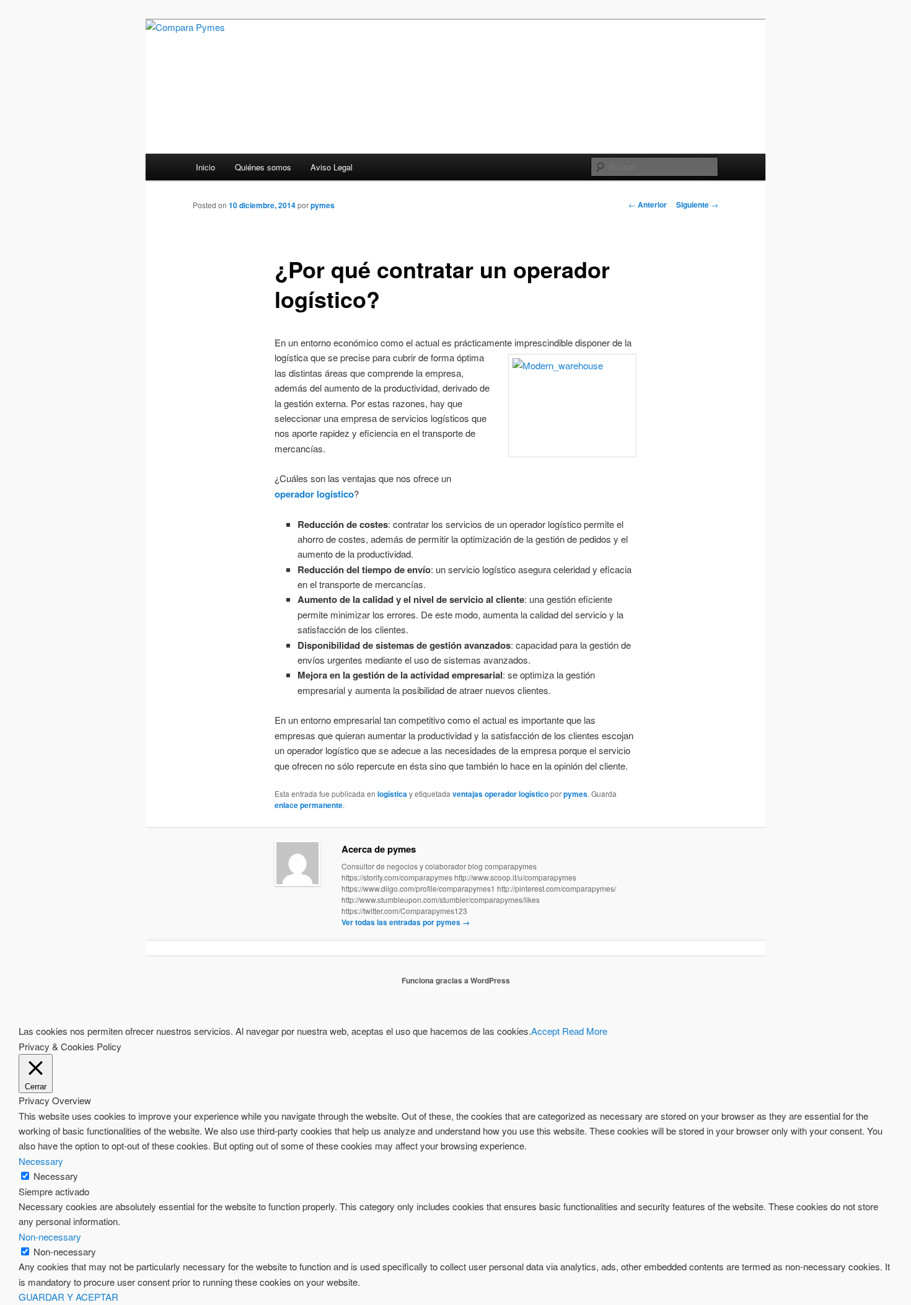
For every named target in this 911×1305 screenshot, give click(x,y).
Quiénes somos (263, 167)
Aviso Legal (331, 167)
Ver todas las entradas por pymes (405, 922)
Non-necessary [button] (50, 1236)
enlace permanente (309, 805)
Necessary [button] (41, 1160)
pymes (322, 205)
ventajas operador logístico (500, 793)
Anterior (647, 204)
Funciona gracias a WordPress (456, 980)
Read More (584, 1030)
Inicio (205, 167)
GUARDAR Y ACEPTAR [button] (68, 1296)
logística (392, 793)
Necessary (55, 1175)
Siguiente (697, 204)
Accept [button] (545, 1030)
